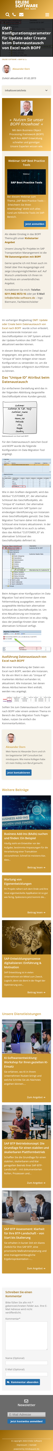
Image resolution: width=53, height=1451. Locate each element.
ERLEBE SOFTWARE (9, 59)
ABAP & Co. (22, 59)
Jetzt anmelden (34, 224)
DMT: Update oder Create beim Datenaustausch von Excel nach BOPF (25, 324)
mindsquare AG (32, 1449)
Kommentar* (12, 1318)
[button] (26, 90)
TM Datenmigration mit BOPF (23, 256)
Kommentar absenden (24, 1382)
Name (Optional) (14, 1358)
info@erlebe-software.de (20, 297)
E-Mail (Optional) (14, 1369)
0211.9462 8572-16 (15, 293)
